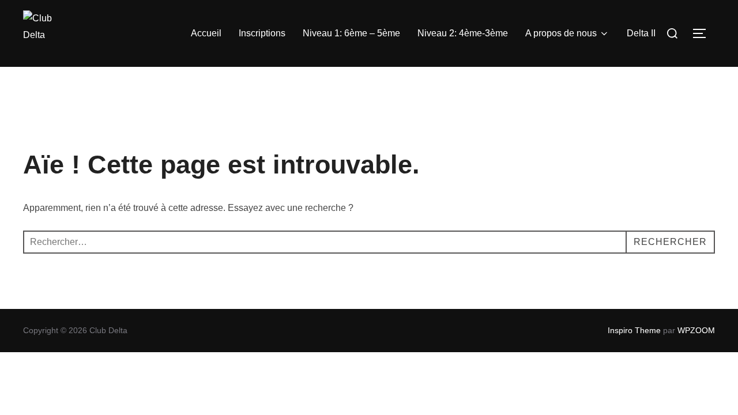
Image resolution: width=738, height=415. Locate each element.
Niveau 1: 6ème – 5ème (351, 33)
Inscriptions (262, 33)
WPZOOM (696, 330)
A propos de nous (561, 33)
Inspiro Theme (634, 330)
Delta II (641, 33)
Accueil (206, 33)
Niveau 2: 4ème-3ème (462, 33)
